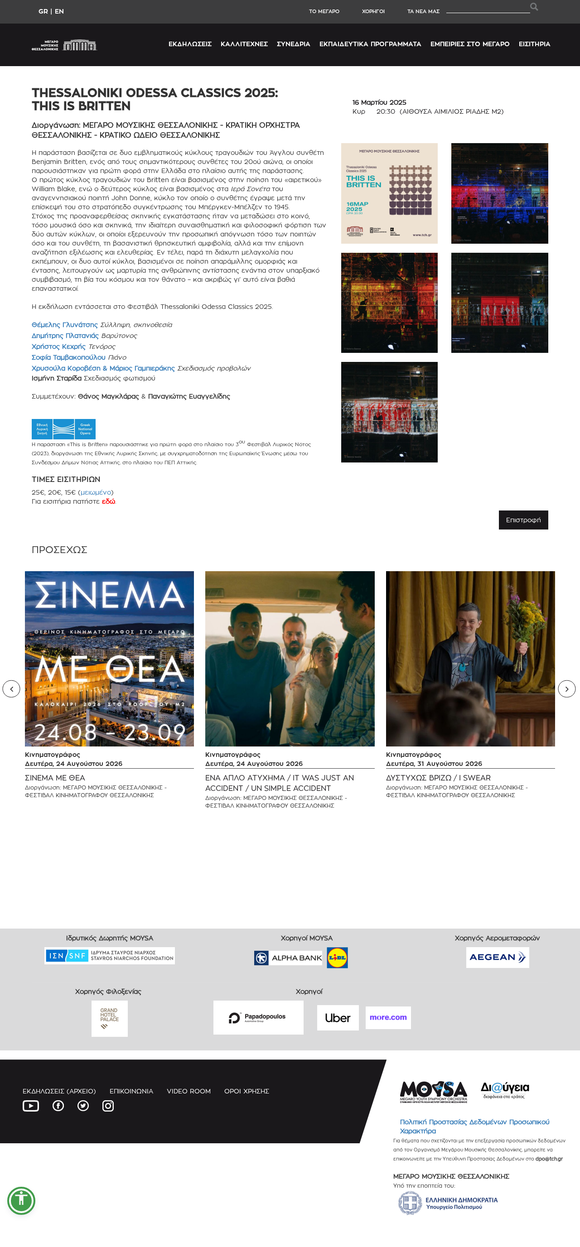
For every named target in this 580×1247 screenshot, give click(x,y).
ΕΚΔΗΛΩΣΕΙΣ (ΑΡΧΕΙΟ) (59, 1091)
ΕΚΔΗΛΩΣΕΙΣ (190, 43)
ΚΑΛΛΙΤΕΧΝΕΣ (244, 43)
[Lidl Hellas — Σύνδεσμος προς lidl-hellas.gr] (324, 955)
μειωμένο (96, 492)
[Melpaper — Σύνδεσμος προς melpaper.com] (364, 955)
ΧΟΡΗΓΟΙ (373, 11)
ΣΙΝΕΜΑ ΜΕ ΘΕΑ (55, 778)
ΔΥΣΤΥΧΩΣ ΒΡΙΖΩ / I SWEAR (438, 778)
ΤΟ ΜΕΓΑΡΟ (324, 11)
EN (59, 11)
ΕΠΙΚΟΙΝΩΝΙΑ (131, 1091)
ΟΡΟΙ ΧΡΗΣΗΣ (246, 1091)
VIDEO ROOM (189, 1091)
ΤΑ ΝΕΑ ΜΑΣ (423, 11)
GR (43, 11)
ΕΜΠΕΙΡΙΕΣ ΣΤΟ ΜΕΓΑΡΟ (470, 43)
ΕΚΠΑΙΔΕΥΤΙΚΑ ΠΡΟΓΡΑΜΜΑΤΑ (370, 43)
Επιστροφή (523, 519)
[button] (21, 1201)
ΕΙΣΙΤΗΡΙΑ (535, 43)
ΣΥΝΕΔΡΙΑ (293, 43)
